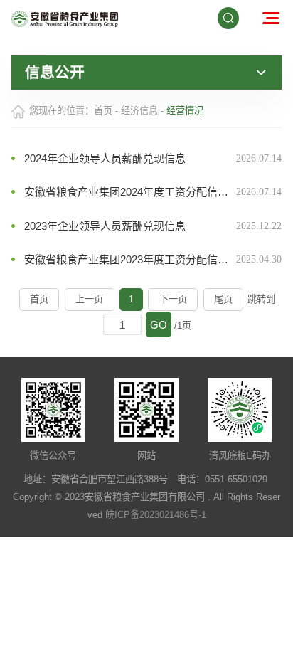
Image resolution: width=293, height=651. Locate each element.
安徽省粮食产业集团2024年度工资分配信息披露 (130, 192)
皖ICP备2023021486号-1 (155, 514)
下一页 (173, 299)
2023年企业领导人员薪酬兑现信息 (105, 226)
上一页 (89, 299)
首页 (103, 110)
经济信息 (139, 110)
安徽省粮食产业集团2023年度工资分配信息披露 (130, 259)
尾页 (223, 299)
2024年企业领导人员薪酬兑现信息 (105, 158)
